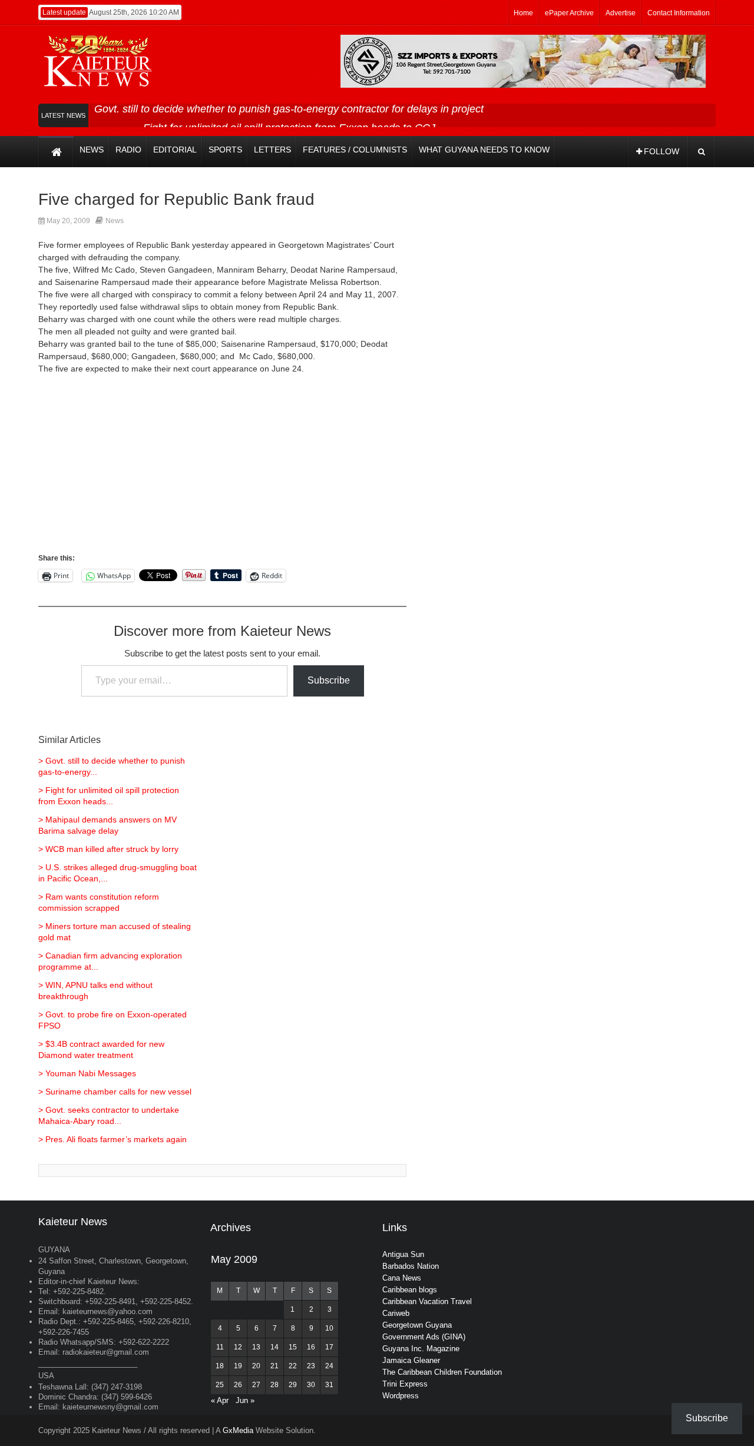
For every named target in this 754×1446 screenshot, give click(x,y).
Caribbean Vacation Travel (427, 1301)
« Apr (220, 1400)
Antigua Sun (403, 1254)
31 (329, 1385)
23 (311, 1366)
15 (293, 1347)
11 (220, 1347)
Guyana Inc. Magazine (420, 1348)
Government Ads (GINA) (423, 1336)
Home (523, 13)
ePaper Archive (569, 13)
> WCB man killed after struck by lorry (108, 849)
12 (238, 1347)
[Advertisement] (222, 469)
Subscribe (328, 680)
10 (329, 1328)
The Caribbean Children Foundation (442, 1372)
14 (274, 1347)
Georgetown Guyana (417, 1325)
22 (293, 1366)
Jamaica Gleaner (411, 1360)
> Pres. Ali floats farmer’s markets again (112, 1139)
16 (311, 1347)
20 (256, 1366)
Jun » (245, 1400)
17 (329, 1347)
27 (256, 1385)
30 (311, 1385)
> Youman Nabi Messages (87, 1073)
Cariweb (395, 1313)
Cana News (401, 1277)
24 (329, 1366)
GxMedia (238, 1430)
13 (256, 1347)
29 (293, 1385)
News (114, 221)
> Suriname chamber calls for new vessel (114, 1091)
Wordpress (400, 1395)
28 (274, 1385)
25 (220, 1385)
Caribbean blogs (409, 1289)
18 (220, 1366)
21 (274, 1366)
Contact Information (678, 13)
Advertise (621, 13)
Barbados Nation (410, 1266)
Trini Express (405, 1383)
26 (238, 1385)
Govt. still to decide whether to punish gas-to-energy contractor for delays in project (289, 109)
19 (238, 1366)
